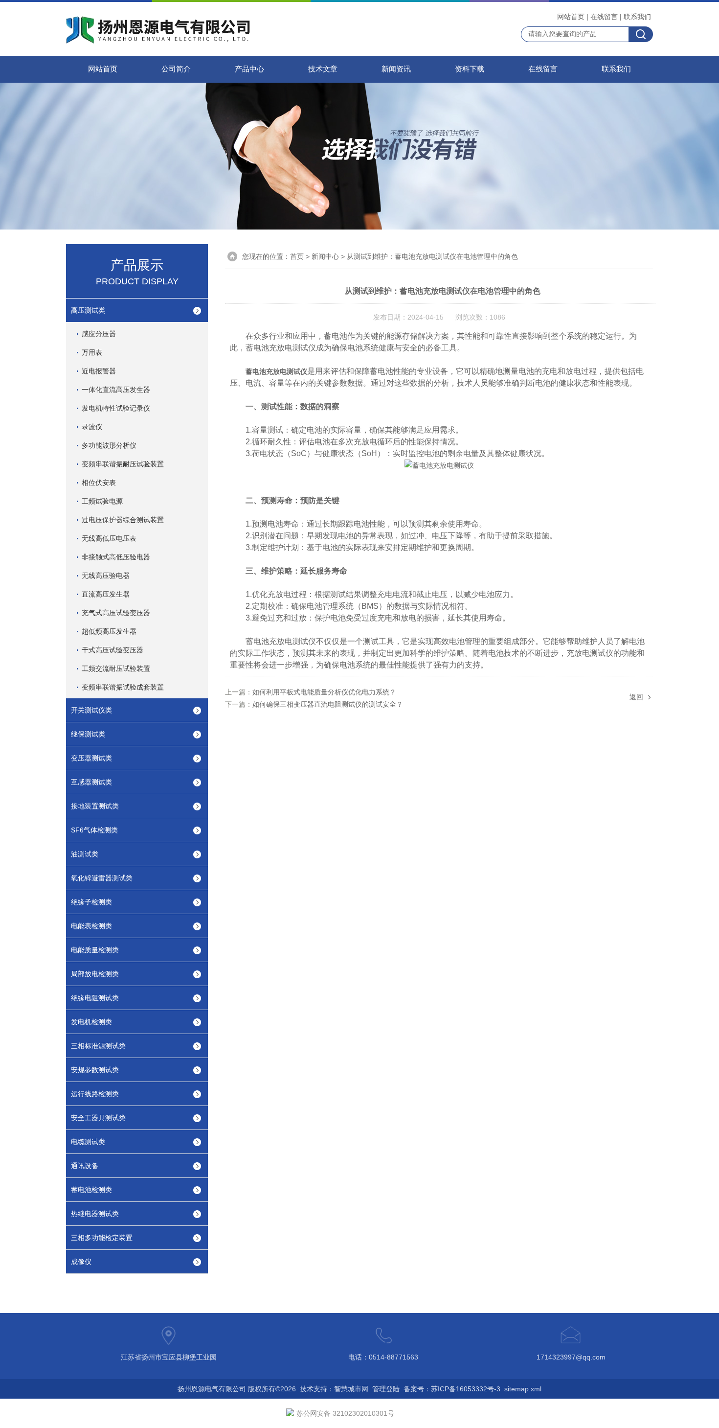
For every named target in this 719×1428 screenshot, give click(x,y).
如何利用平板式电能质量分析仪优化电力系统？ (324, 692)
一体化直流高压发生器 (116, 389)
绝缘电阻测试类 (95, 998)
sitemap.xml (522, 1389)
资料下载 (469, 69)
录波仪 (92, 427)
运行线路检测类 (95, 1094)
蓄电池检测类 (91, 1190)
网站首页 (570, 17)
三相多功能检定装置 (102, 1238)
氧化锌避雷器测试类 (102, 878)
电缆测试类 (88, 1142)
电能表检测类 (91, 926)
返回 (636, 697)
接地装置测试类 (95, 806)
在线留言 (604, 17)
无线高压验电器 (106, 575)
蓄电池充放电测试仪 (276, 371)
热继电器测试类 (95, 1214)
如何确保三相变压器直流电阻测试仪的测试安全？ (327, 704)
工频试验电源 (102, 501)
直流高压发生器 (106, 594)
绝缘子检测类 (91, 902)
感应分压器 (99, 334)
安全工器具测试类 (98, 1118)
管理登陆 (386, 1389)
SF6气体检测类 (94, 830)
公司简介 (176, 69)
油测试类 (84, 854)
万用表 (92, 352)
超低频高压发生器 (109, 631)
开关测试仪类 (91, 710)
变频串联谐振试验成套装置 (123, 687)
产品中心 (249, 69)
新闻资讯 (396, 69)
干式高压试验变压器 (112, 650)
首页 (297, 256)
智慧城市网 (351, 1389)
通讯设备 (84, 1166)
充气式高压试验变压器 (116, 613)
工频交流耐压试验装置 (116, 668)
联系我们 (637, 17)
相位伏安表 (99, 482)
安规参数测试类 (95, 1070)
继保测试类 (88, 734)
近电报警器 (99, 371)
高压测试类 (88, 310)
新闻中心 (325, 256)
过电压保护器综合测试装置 (123, 520)
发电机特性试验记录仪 (116, 408)
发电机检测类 (91, 1022)
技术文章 (322, 69)
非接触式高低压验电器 (116, 557)
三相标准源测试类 (98, 1046)
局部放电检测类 (95, 974)
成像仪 (81, 1262)
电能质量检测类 (95, 950)
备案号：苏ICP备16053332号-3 (452, 1389)
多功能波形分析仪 (109, 445)
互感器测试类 (91, 782)
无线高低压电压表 (109, 538)
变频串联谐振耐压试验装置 (123, 464)
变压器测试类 (91, 758)
